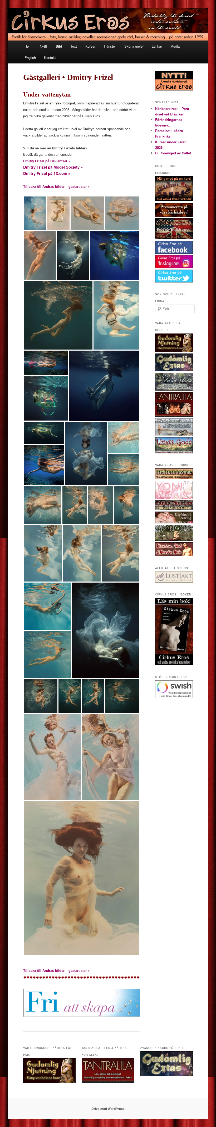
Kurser (90, 46)
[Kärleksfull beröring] (174, 522)
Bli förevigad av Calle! (173, 152)
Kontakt (50, 57)
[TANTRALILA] (174, 415)
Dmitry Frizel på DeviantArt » (46, 161)
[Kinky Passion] (174, 508)
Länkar (157, 46)
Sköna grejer (134, 46)
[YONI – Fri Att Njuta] (174, 497)
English (30, 57)
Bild (59, 46)
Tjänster (110, 46)
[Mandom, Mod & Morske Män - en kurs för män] (174, 555)
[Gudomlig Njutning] (174, 350)
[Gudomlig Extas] (174, 370)
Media (175, 46)
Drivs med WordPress (108, 1108)
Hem (28, 46)
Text (73, 46)
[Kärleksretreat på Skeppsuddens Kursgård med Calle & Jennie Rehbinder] (174, 434)
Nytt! (43, 46)
